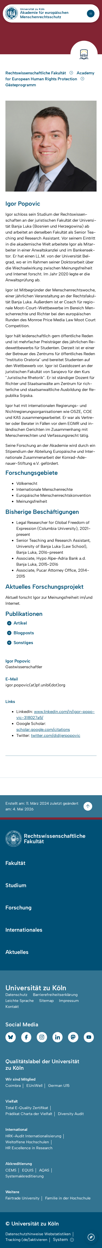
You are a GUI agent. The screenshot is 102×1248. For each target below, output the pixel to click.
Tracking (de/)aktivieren (26, 1239)
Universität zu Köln (41, 9)
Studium (15, 885)
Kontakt (12, 1006)
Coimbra (13, 1085)
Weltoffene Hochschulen (27, 1142)
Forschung (18, 907)
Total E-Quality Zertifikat (26, 1108)
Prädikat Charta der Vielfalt (28, 1114)
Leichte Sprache (19, 1000)
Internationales (23, 930)
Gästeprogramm (20, 84)
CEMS (10, 1170)
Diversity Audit (71, 1114)
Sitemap (46, 1000)
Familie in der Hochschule (68, 1198)
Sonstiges (23, 642)
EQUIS (27, 1170)
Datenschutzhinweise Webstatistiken (38, 1234)
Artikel (20, 623)
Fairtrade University (22, 1198)
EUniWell (34, 1085)
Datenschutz (16, 994)
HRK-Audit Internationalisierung (33, 1136)
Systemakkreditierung (24, 1176)
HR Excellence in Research (28, 1148)
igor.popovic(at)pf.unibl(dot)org (35, 685)
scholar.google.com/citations (43, 729)
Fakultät (15, 863)
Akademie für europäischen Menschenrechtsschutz (44, 15)
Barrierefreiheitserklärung (55, 994)
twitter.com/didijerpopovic (55, 735)
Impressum (69, 1000)
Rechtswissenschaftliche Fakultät (36, 73)
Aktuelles (17, 952)
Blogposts (24, 632)
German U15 (59, 1085)
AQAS (44, 1170)
